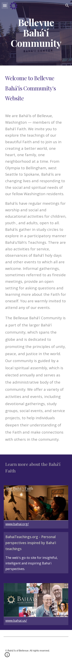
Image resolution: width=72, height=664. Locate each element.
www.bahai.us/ (16, 620)
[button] (5, 5)
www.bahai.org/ (17, 524)
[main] (36, 33)
